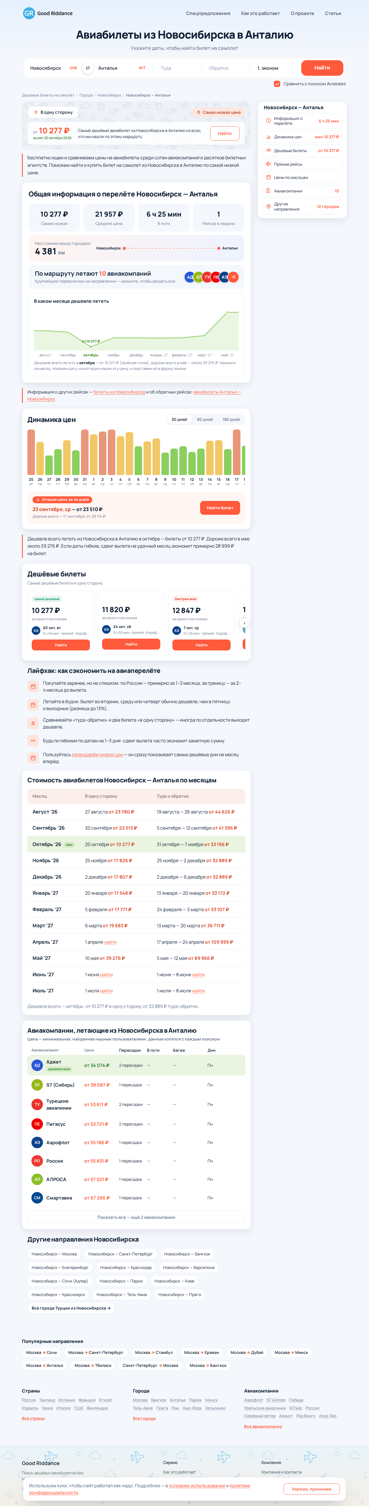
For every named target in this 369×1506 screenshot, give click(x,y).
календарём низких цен (97, 754)
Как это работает (260, 13)
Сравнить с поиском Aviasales (315, 84)
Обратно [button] (219, 68)
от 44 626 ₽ (222, 812)
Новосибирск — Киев (174, 1281)
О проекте (302, 13)
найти (110, 942)
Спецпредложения (208, 13)
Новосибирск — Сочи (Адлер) (60, 1281)
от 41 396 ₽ (224, 828)
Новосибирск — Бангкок (187, 1254)
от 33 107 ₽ (217, 909)
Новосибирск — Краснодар (126, 1267)
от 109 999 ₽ (219, 942)
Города (86, 95)
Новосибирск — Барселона (188, 1267)
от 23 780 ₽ (121, 812)
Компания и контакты (281, 1472)
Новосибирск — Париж (121, 1281)
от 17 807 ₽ (120, 877)
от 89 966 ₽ (201, 958)
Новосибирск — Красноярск (58, 1294)
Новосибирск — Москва (54, 1254)
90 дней (205, 419)
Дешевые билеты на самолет (48, 95)
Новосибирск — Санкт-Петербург (121, 1254)
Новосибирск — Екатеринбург (60, 1267)
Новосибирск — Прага (180, 1294)
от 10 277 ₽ (122, 844)
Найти (225, 133)
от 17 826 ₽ (120, 860)
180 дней (231, 419)
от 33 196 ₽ (216, 844)
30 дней (179, 419)
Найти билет (220, 508)
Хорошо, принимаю (312, 1489)
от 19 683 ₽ (115, 925)
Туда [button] (166, 68)
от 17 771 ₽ (120, 909)
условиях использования (197, 1485)
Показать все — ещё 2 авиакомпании (136, 1217)
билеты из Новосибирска (119, 392)
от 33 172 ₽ (218, 893)
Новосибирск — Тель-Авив (122, 1294)
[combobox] (53, 68)
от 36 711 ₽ (213, 925)
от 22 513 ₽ (125, 828)
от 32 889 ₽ (219, 860)
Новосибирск (109, 95)
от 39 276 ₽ (112, 958)
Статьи (333, 13)
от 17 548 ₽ (120, 893)
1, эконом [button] (267, 68)
